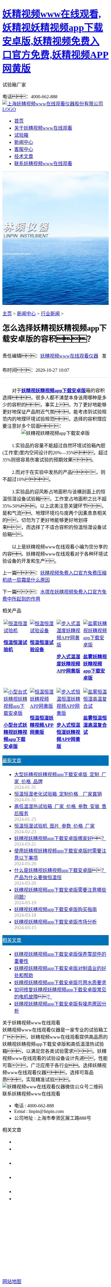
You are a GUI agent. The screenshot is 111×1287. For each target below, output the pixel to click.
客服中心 (23, 149)
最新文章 (11, 760)
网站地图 (68, 1262)
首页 (19, 120)
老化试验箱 (64, 1243)
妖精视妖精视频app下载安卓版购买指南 (55, 909)
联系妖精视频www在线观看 (43, 163)
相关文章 (11, 940)
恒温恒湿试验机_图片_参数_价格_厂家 (54, 825)
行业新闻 (50, 313)
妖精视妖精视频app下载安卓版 (53, 390)
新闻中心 (23, 142)
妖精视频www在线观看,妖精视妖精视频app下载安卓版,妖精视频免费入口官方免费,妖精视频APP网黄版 (55, 41)
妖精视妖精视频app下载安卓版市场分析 (55, 921)
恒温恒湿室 (92, 1243)
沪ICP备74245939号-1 (55, 1269)
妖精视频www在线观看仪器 (69, 355)
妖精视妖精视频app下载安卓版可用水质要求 (60, 982)
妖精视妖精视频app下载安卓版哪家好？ (60, 838)
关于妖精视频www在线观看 (43, 128)
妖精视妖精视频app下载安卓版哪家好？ (62, 1141)
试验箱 (21, 135)
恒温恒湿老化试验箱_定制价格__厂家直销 (58, 794)
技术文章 (23, 156)
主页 (7, 313)
